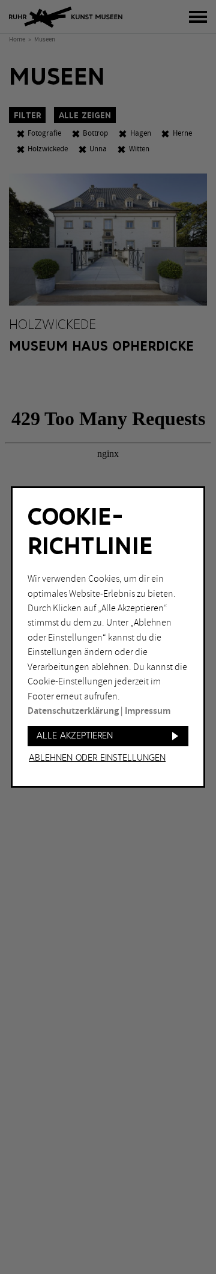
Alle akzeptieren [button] (75, 735)
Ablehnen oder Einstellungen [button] (97, 758)
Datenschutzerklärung (73, 711)
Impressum (147, 711)
